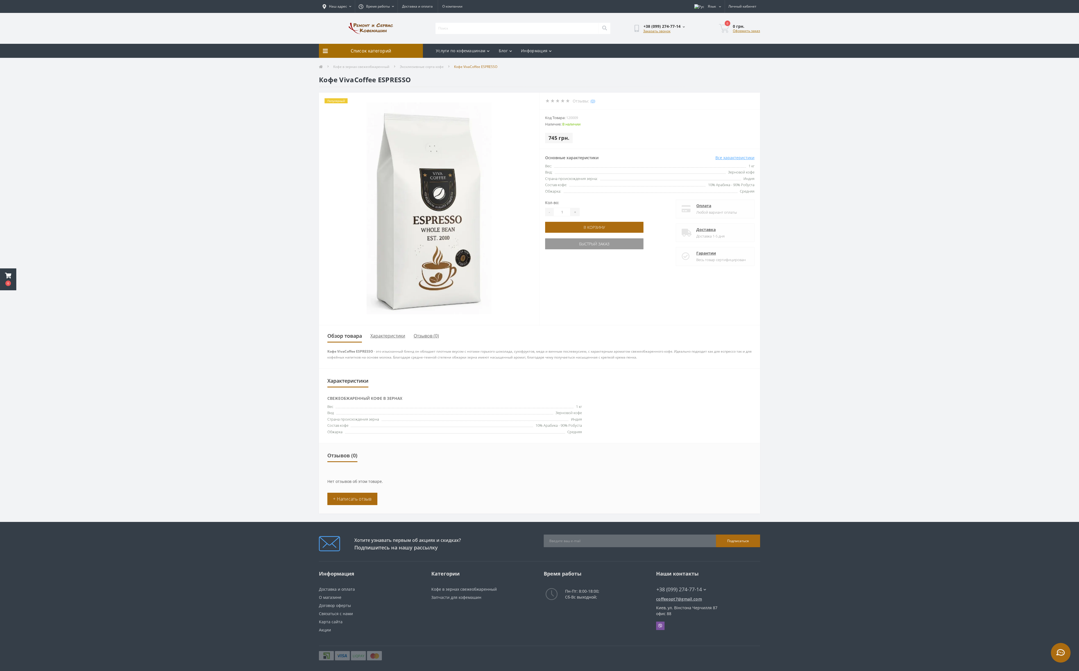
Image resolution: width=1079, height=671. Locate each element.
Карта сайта (331, 621)
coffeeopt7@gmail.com (679, 599)
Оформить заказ (746, 30)
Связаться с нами (336, 613)
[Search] (604, 28)
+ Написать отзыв (352, 499)
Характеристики (387, 336)
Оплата (703, 205)
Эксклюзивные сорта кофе (422, 66)
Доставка (706, 229)
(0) (593, 101)
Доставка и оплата (417, 6)
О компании (452, 6)
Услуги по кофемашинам (460, 50)
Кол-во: (552, 202)
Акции (325, 630)
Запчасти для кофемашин (456, 597)
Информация (534, 50)
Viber (660, 626)
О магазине (330, 597)
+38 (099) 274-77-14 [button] (679, 589)
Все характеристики (734, 157)
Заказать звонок (656, 31)
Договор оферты (335, 605)
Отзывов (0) (426, 336)
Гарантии (706, 253)
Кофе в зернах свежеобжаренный (361, 66)
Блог (503, 50)
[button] (8, 279)
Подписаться (738, 540)
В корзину (594, 227)
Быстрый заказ (594, 244)
